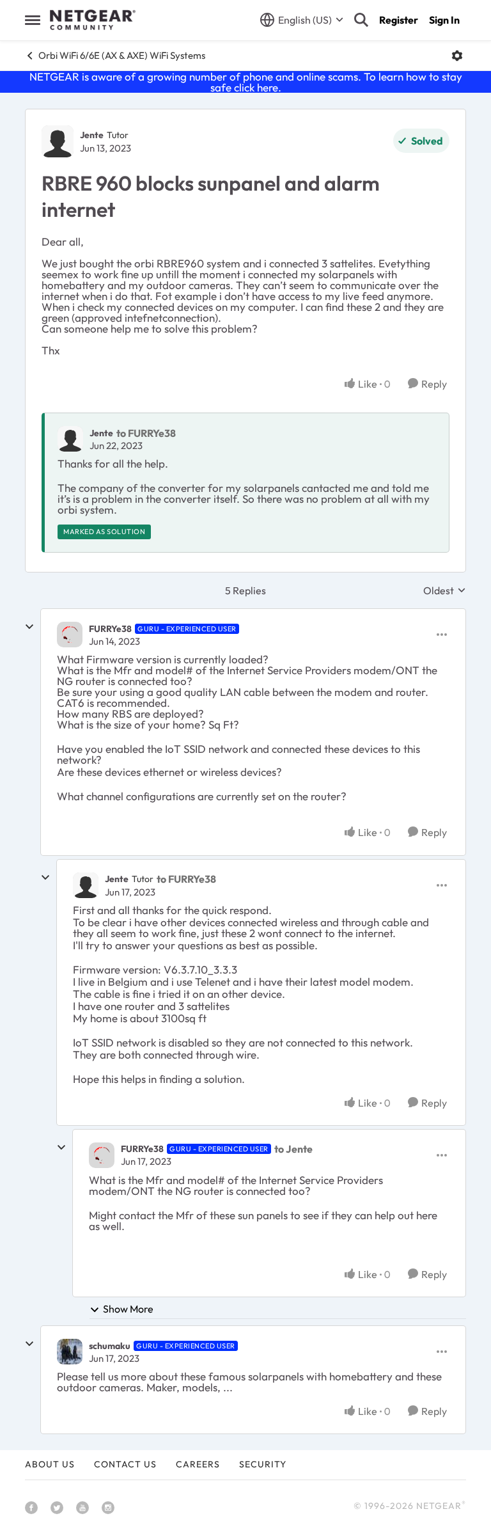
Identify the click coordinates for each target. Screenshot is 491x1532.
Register (398, 19)
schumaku (109, 1345)
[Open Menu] (457, 56)
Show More (128, 1308)
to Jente (293, 1149)
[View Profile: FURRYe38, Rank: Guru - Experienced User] (69, 634)
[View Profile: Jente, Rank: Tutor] (58, 141)
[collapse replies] (29, 627)
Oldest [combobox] (444, 590)
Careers (198, 1464)
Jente (92, 134)
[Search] (361, 20)
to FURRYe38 (146, 433)
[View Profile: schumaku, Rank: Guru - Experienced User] (69, 1351)
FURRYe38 (110, 628)
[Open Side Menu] (33, 19)
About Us (50, 1464)
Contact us (125, 1464)
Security (262, 1464)
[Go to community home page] (93, 20)
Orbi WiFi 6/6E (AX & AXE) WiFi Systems (121, 55)
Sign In (444, 19)
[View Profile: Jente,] (70, 439)
